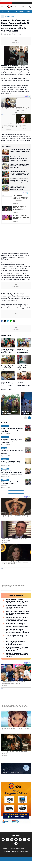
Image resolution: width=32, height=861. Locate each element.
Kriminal (28, 11)
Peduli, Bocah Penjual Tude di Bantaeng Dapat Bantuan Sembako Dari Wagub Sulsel (19, 180)
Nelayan (4, 448)
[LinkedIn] (28, 839)
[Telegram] (8, 321)
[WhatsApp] (11, 321)
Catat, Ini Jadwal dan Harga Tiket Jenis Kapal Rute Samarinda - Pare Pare (17, 637)
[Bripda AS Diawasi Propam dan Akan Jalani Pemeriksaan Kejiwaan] (28, 461)
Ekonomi (21, 11)
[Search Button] (29, 7)
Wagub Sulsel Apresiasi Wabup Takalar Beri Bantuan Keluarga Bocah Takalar (19, 165)
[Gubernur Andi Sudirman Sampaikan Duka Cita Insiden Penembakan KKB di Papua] (8, 375)
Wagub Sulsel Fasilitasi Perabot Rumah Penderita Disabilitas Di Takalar (18, 187)
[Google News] (20, 839)
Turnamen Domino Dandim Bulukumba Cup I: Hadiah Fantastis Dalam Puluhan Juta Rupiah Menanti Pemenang (17, 601)
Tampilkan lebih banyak (16, 492)
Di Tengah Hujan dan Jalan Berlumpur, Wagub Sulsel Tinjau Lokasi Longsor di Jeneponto (7, 367)
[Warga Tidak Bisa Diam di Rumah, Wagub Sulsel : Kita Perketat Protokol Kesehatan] (24, 359)
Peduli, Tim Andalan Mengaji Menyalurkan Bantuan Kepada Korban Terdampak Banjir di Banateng (19, 173)
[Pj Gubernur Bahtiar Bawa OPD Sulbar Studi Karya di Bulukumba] (10, 403)
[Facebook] (2, 321)
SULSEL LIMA (12, 859)
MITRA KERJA (16, 854)
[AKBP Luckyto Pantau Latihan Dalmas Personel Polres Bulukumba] (28, 482)
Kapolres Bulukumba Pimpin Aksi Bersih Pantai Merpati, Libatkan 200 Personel (11, 441)
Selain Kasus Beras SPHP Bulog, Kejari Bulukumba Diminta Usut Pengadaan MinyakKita (17, 613)
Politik (8, 11)
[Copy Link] (14, 321)
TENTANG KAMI (15, 851)
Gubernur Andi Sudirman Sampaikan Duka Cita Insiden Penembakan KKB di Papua (8, 384)
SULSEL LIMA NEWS (22, 859)
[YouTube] (16, 839)
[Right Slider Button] (30, 11)
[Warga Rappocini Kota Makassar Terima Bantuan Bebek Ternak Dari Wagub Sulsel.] (5, 159)
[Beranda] (2, 16)
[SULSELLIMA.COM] (16, 7)
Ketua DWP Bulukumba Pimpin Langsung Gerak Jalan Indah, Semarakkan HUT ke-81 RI (15, 643)
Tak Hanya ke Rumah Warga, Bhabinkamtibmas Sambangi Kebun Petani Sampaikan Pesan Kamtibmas (17, 631)
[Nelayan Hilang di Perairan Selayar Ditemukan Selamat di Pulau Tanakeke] (28, 450)
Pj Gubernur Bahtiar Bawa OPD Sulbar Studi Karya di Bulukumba (10, 411)
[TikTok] (24, 839)
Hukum (15, 11)
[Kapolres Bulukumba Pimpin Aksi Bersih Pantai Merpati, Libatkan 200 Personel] (28, 439)
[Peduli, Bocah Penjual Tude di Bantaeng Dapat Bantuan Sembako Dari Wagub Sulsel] (5, 181)
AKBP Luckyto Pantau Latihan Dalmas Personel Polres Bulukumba (10, 483)
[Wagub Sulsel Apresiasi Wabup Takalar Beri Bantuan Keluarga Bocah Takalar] (5, 166)
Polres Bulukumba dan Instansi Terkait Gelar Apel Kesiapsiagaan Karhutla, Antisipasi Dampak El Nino (17, 625)
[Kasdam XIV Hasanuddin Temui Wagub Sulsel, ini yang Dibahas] (5, 152)
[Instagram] (11, 839)
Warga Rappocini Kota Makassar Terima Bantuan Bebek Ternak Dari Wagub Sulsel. (18, 158)
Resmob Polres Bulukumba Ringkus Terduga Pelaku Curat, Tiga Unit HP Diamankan (12, 430)
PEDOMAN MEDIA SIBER (14, 848)
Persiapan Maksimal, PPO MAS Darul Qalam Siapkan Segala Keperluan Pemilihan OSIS (17, 648)
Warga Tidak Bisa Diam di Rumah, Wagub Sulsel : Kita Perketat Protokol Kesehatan (23, 367)
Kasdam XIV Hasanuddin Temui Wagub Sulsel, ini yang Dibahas (20, 150)
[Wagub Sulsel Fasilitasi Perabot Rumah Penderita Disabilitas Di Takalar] (5, 188)
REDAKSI (5, 848)
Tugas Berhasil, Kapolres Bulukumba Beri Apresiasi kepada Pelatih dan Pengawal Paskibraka (11, 472)
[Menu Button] (2, 7)
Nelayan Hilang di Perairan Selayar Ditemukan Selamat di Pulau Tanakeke (12, 452)
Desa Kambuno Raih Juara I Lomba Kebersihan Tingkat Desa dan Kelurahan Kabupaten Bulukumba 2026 (17, 619)
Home (3, 11)
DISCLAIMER (7, 851)
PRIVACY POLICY (25, 848)
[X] (5, 321)
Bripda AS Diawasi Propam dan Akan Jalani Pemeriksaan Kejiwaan (12, 462)
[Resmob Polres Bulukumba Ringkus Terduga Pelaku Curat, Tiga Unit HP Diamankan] (28, 428)
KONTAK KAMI (24, 851)
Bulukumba (5, 426)
